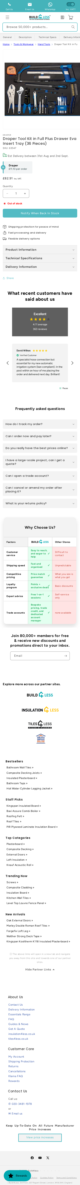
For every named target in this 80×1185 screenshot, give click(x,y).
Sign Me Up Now (60, 601)
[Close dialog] (77, 574)
